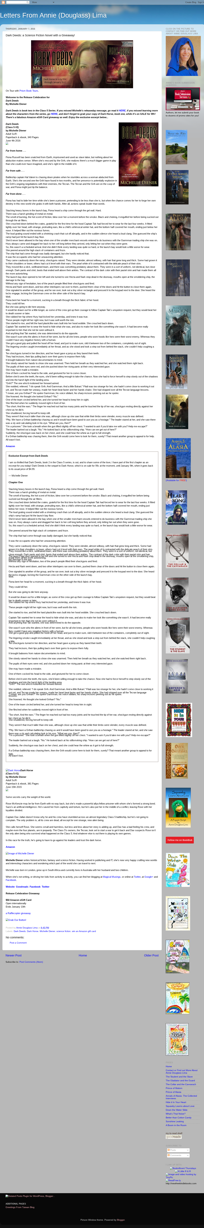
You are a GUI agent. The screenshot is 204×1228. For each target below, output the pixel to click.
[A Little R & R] (183, 1171)
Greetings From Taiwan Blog (20, 1207)
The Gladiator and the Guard (180, 1080)
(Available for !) (176, 480)
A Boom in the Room (176, 1125)
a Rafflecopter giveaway (18, 913)
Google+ (148, 877)
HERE (122, 110)
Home (83, 955)
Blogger (121, 1220)
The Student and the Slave (179, 1077)
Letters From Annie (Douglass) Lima (53, 15)
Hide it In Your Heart (176, 1102)
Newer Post (14, 955)
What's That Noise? (176, 1114)
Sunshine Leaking (175, 1121)
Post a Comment (18, 943)
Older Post (151, 955)
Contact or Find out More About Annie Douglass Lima (181, 1071)
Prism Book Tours (28, 91)
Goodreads (22, 886)
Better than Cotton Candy (178, 1117)
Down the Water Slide (176, 1110)
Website (10, 886)
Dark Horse (32, 931)
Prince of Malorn (174, 1088)
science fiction (63, 931)
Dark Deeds (20, 931)
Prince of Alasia (173, 1092)
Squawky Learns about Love (180, 1106)
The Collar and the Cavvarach (181, 1084)
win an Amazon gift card (84, 931)
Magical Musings (112, 877)
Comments (175, 1155)
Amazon (10, 446)
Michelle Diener (47, 931)
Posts (173, 1150)
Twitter (137, 877)
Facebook (11, 880)
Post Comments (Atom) (31, 962)
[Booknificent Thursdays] (183, 1168)
